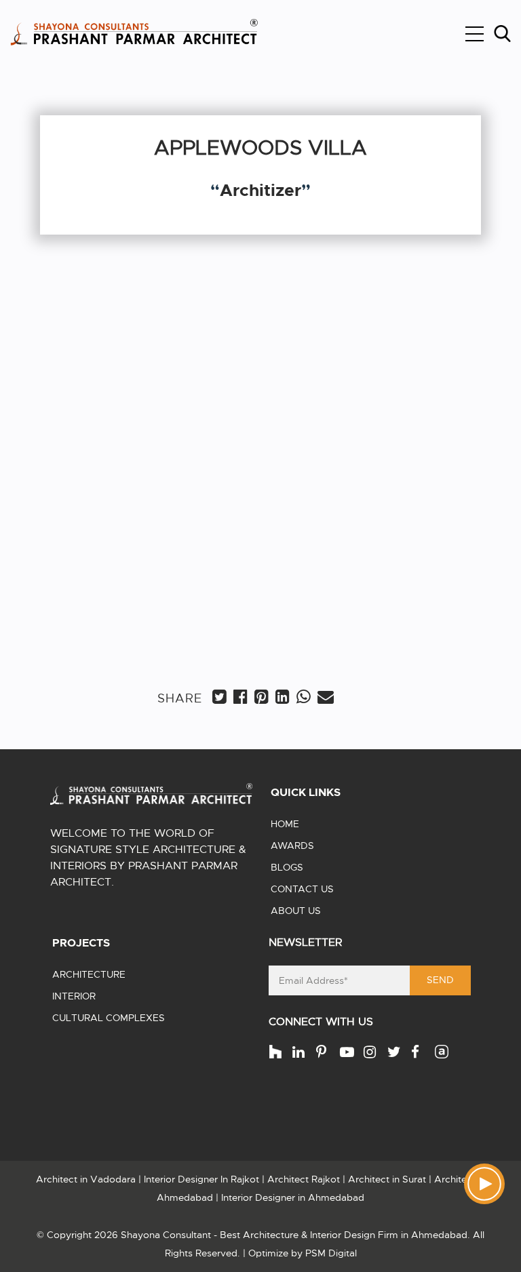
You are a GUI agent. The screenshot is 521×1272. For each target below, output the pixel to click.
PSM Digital (331, 1253)
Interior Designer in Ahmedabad (292, 1197)
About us (296, 911)
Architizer (260, 190)
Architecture (89, 974)
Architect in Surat (387, 1179)
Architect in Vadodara (86, 1179)
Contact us (302, 889)
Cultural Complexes (108, 1018)
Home (285, 824)
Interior (74, 996)
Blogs (287, 867)
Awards (292, 845)
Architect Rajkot (303, 1179)
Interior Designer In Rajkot (201, 1179)
